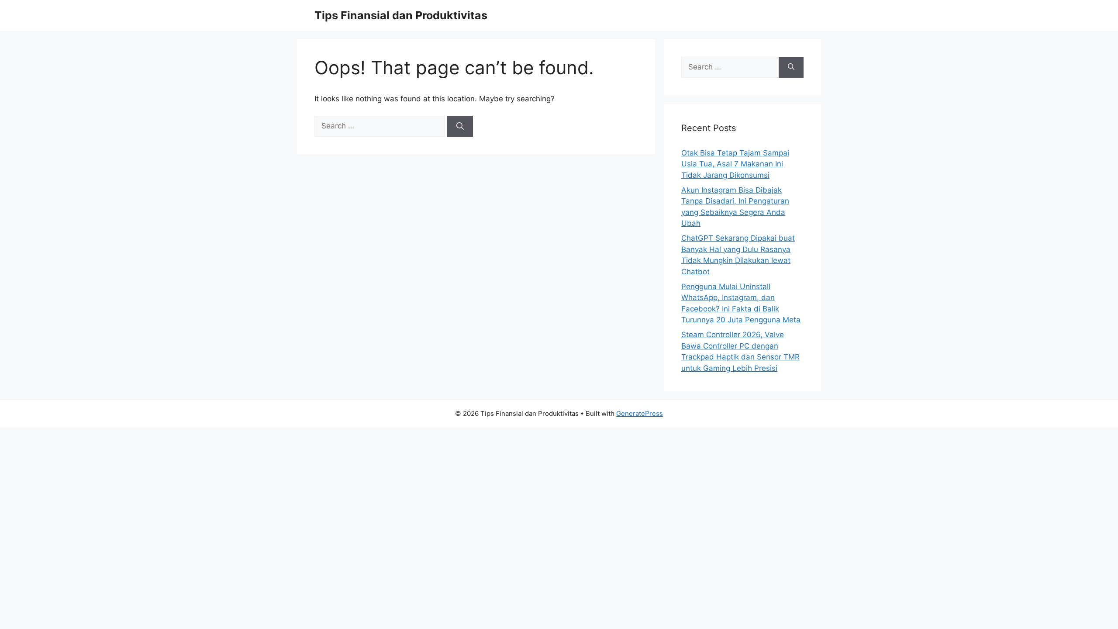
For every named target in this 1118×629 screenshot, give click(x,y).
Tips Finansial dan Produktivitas (400, 15)
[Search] (460, 126)
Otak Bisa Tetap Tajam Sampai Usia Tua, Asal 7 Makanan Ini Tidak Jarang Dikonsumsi (735, 164)
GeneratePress (639, 413)
